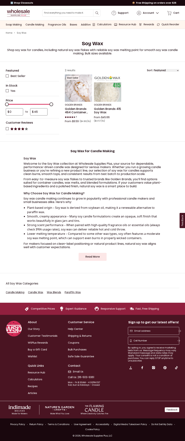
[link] (130, 368)
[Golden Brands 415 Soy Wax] (107, 88)
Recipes (33, 386)
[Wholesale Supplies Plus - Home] (18, 13)
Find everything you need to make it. (64, 13)
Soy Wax (21, 33)
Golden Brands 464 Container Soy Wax (76, 110)
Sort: (150, 70)
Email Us (78, 371)
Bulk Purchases (77, 349)
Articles (32, 393)
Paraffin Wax (73, 292)
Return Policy (36, 424)
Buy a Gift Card (37, 349)
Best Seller (17, 76)
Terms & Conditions (59, 424)
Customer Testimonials (42, 336)
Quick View (78, 97)
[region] (92, 3)
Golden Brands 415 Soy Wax (107, 110)
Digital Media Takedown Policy (130, 424)
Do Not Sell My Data (161, 424)
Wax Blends (54, 292)
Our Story (34, 329)
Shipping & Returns (80, 336)
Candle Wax (35, 292)
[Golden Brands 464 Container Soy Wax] (78, 88)
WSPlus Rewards (38, 342)
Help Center (75, 329)
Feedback (172, 409)
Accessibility (102, 424)
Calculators (35, 379)
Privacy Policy (17, 424)
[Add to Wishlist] (88, 78)
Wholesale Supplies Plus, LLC (96, 435)
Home (9, 33)
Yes (12, 91)
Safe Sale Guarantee (81, 356)
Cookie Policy (92, 429)
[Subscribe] (179, 330)
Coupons (73, 342)
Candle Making (15, 292)
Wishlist (32, 356)
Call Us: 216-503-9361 (81, 377)
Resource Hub (36, 372)
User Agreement (82, 424)
